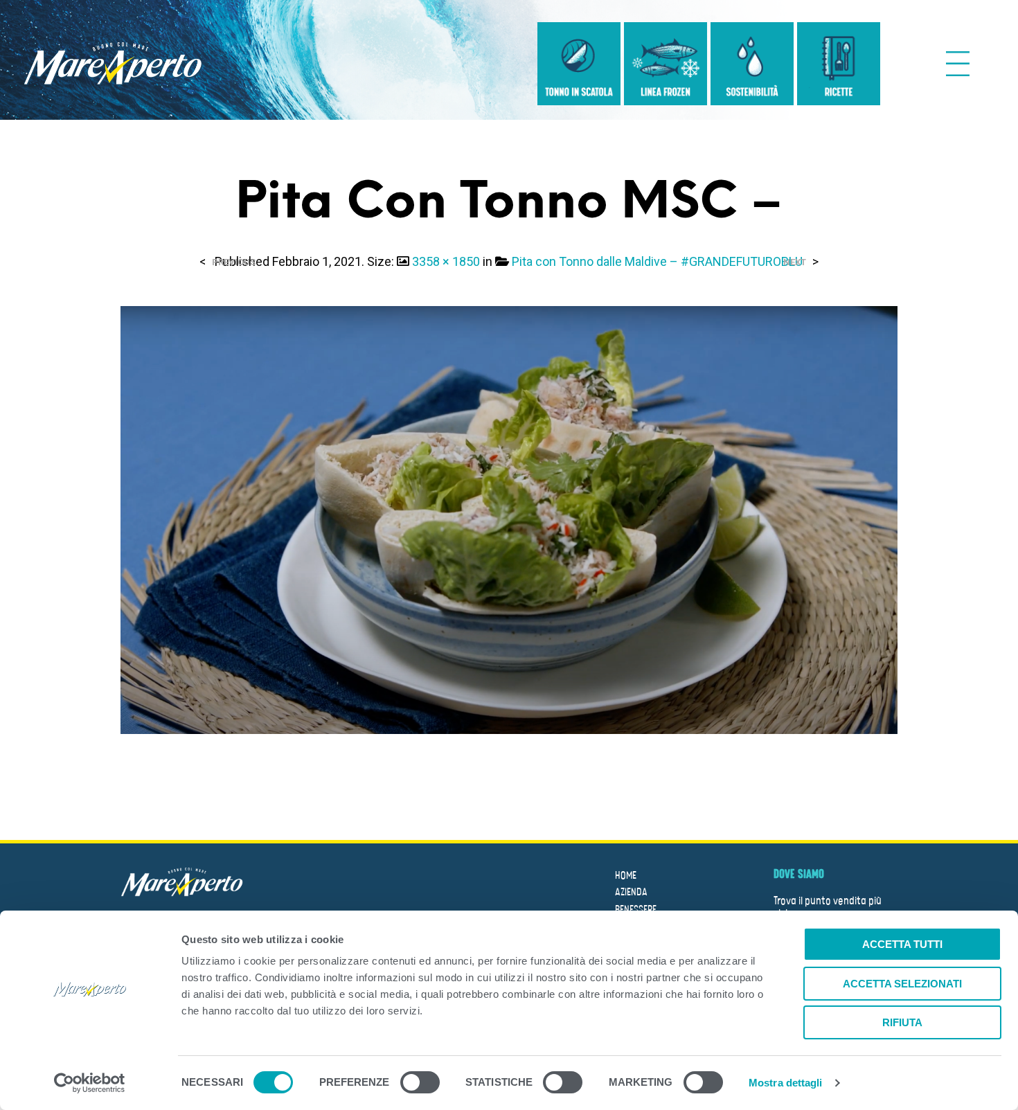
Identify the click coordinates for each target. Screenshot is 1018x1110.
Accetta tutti (902, 944)
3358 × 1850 (446, 261)
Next (794, 262)
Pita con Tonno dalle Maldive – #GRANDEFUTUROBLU (657, 261)
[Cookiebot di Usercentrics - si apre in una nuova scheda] (89, 1083)
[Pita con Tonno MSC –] (509, 519)
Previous (234, 262)
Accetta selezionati (902, 984)
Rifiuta (902, 1022)
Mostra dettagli (786, 1083)
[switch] (420, 1084)
